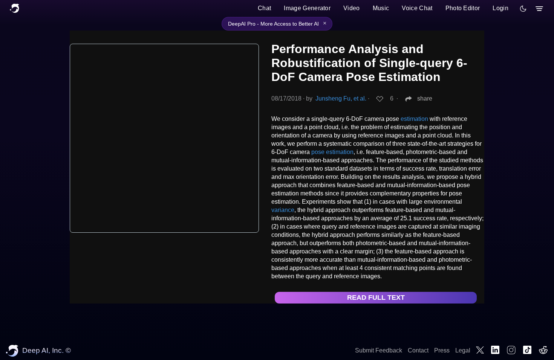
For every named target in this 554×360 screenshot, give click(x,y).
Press (442, 350)
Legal (462, 350)
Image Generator (307, 8)
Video (351, 8)
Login (500, 8)
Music (381, 8)
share (424, 98)
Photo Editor (462, 8)
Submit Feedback (378, 350)
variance (282, 210)
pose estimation (332, 152)
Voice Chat (417, 8)
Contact (418, 350)
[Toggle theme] (523, 9)
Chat (264, 8)
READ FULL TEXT (376, 297)
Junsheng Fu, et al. (340, 98)
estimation (414, 119)
